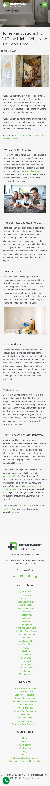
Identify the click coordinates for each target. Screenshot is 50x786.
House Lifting (25, 714)
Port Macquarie (26, 674)
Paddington (26, 671)
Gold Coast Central (26, 602)
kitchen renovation (11, 489)
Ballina (26, 648)
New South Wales (25, 644)
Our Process (25, 748)
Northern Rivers (26, 668)
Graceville (26, 612)
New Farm (26, 621)
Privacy (25, 778)
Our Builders (25, 745)
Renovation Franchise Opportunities (25, 761)
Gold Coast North (26, 605)
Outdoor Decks (25, 718)
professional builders (12, 476)
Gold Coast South (26, 608)
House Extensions (25, 708)
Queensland (25, 591)
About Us (25, 742)
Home (25, 738)
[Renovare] (14, 4)
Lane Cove (26, 658)
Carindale (26, 595)
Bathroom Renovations (25, 695)
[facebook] (14, 576)
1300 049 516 (24, 506)
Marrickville (26, 664)
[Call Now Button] (6, 780)
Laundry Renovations (25, 698)
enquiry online (9, 509)
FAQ (25, 751)
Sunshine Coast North (26, 628)
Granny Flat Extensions (25, 711)
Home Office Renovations (25, 701)
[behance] (35, 576)
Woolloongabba (26, 641)
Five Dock (26, 655)
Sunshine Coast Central (26, 631)
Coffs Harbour (26, 651)
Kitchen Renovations (25, 691)
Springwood (26, 625)
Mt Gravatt (26, 618)
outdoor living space (32, 171)
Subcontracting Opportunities (25, 758)
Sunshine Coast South (26, 634)
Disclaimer (36, 778)
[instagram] (28, 576)
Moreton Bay (26, 615)
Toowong (26, 638)
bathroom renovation (32, 486)
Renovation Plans (25, 705)
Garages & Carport (25, 721)
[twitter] (21, 576)
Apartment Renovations (25, 688)
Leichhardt (26, 661)
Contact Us (25, 755)
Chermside (26, 598)
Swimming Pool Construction (25, 724)
